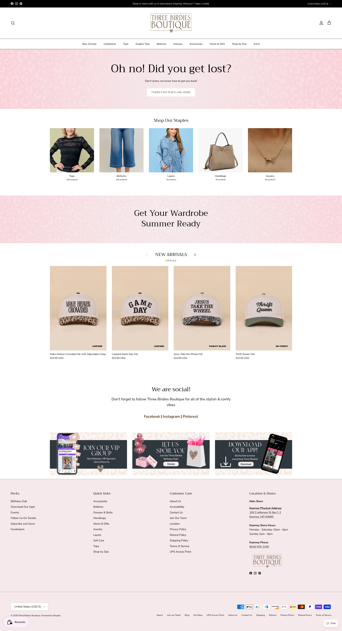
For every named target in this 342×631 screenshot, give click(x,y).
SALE (257, 44)
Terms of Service (179, 546)
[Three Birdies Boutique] (171, 23)
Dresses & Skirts (103, 512)
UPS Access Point (180, 551)
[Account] (320, 23)
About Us (175, 501)
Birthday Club (19, 501)
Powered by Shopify (51, 615)
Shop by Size (239, 44)
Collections (110, 44)
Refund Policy (178, 535)
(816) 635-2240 (259, 546)
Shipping (260, 615)
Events (15, 512)
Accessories (196, 44)
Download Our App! (23, 507)
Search (160, 615)
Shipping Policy (179, 540)
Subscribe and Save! (23, 523)
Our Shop (198, 615)
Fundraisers (17, 529)
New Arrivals (89, 44)
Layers (97, 535)
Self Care (98, 540)
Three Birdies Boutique (29, 615)
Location (175, 523)
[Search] (13, 23)
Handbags (99, 518)
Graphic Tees (143, 44)
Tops (125, 44)
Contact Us (176, 512)
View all (171, 260)
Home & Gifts (217, 44)
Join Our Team (178, 518)
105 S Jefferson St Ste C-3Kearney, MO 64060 (265, 512)
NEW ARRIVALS (171, 254)
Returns (272, 615)
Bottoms (161, 44)
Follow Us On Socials (23, 518)
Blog (187, 615)
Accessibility (177, 507)
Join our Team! (174, 615)
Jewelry (97, 529)
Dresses (177, 44)
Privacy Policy (178, 529)
